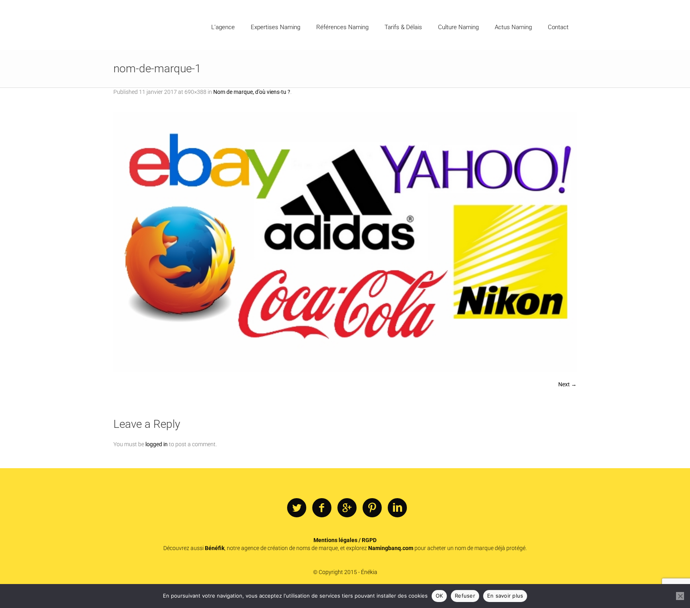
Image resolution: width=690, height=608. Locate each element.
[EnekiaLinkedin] (397, 508)
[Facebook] (322, 508)
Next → (567, 384)
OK (439, 595)
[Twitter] (297, 508)
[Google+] (347, 508)
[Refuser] (680, 596)
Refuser (465, 595)
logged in (156, 444)
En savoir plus (505, 595)
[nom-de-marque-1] (345, 242)
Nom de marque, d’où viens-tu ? (251, 92)
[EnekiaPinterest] (372, 508)
